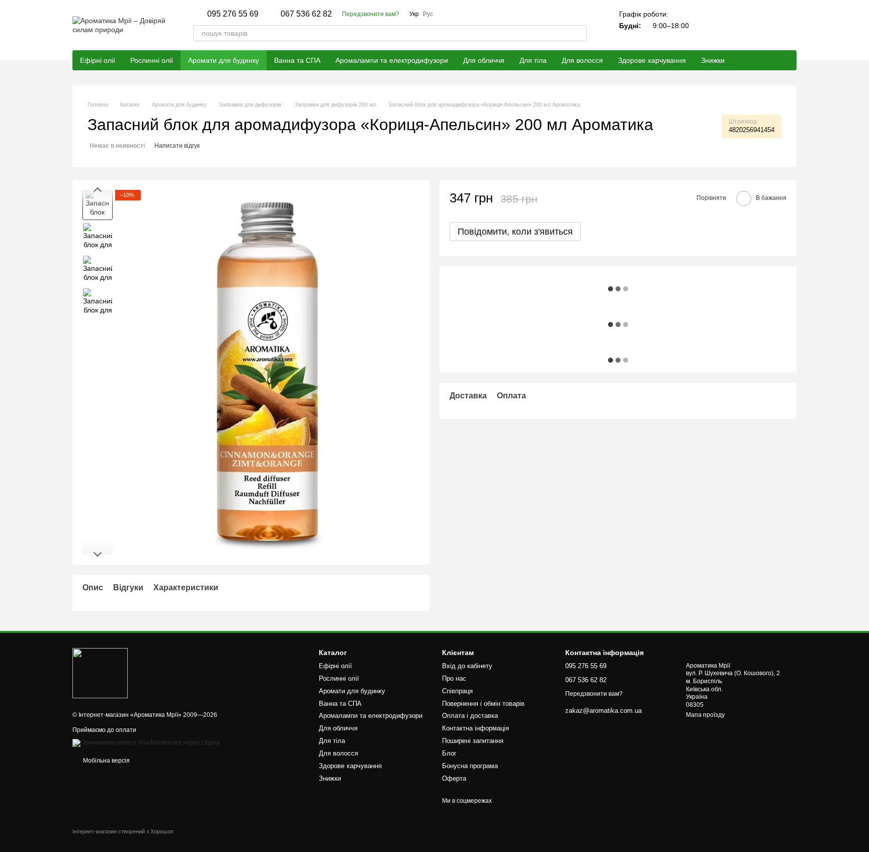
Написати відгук (177, 145)
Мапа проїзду (705, 714)
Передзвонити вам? (370, 14)
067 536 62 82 (306, 14)
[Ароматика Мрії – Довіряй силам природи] (100, 672)
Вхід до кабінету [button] (467, 666)
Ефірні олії (97, 60)
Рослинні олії (151, 60)
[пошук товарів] (579, 33)
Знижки (713, 60)
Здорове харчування (652, 60)
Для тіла (533, 60)
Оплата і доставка (470, 715)
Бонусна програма (470, 766)
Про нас (454, 678)
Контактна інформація (475, 728)
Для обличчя (483, 60)
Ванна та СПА (297, 60)
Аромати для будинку (223, 60)
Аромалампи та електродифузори (391, 60)
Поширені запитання (472, 740)
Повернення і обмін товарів (483, 703)
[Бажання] (762, 25)
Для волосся (582, 60)
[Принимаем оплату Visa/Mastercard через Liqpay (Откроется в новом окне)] (146, 742)
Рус (428, 14)
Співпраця (457, 691)
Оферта (454, 778)
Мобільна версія (105, 760)
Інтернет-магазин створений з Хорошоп (122, 831)
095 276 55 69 (232, 14)
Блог (449, 753)
